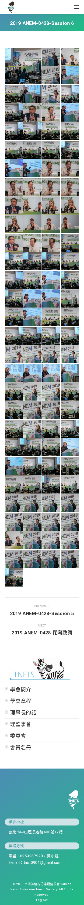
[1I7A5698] (51, 522)
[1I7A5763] (51, 410)
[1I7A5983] (51, 187)
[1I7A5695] (32, 522)
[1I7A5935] (32, 243)
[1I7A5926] (70, 261)
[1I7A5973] (51, 224)
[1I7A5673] (32, 540)
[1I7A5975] (70, 224)
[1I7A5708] (70, 484)
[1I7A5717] (70, 466)
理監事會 (20, 724)
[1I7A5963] (70, 205)
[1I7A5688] (32, 503)
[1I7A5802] (32, 94)
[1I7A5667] (32, 559)
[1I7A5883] (14, 280)
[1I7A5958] (32, 205)
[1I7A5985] (14, 187)
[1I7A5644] (32, 150)
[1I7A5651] (14, 577)
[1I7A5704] (70, 522)
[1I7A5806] (51, 373)
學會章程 (20, 701)
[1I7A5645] (51, 150)
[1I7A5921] (14, 112)
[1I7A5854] (51, 94)
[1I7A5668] (14, 559)
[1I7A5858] (70, 280)
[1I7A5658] (70, 559)
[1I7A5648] (70, 150)
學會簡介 (20, 689)
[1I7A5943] (14, 243)
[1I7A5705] (51, 75)
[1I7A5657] (51, 57)
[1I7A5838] (14, 354)
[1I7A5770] (51, 429)
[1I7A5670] (51, 540)
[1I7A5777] (51, 447)
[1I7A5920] (51, 336)
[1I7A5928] (51, 261)
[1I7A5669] (70, 540)
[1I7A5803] (70, 373)
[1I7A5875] (70, 336)
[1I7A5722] (32, 466)
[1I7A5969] (32, 224)
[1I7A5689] (51, 503)
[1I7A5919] (32, 336)
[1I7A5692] (14, 522)
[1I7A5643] (14, 150)
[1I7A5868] (14, 317)
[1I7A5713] (32, 484)
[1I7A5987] (51, 168)
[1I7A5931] (14, 261)
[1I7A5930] (32, 261)
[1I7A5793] (70, 429)
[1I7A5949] (32, 112)
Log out (42, 900)
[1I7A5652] (23, 66)
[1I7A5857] (32, 280)
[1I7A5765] (32, 429)
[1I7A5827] (32, 354)
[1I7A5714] (14, 484)
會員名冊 (20, 747)
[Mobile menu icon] (76, 7)
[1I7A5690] (70, 503)
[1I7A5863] (70, 298)
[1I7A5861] (14, 298)
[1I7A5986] (70, 168)
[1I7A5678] (70, 57)
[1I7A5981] (70, 187)
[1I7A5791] (14, 429)
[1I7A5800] (70, 447)
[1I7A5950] (14, 205)
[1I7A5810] (14, 373)
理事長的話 (23, 713)
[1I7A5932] (70, 243)
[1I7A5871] (70, 317)
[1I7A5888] (51, 280)
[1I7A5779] (14, 94)
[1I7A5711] (51, 484)
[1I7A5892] (32, 298)
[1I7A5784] (70, 391)
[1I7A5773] (32, 447)
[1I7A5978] (51, 112)
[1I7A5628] (14, 168)
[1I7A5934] (51, 243)
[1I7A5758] (51, 391)
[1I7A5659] (51, 559)
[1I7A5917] (51, 317)
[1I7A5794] (14, 447)
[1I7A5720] (51, 466)
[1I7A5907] (32, 317)
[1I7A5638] (51, 131)
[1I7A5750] (32, 391)
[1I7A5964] (14, 224)
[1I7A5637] (32, 131)
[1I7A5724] (14, 466)
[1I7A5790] (70, 410)
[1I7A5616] (32, 168)
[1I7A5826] (51, 354)
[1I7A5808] (32, 373)
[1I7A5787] (14, 410)
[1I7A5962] (51, 205)
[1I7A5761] (32, 410)
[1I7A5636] (14, 131)
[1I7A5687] (14, 503)
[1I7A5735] (70, 75)
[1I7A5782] (14, 391)
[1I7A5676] (14, 540)
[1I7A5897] (51, 298)
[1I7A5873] (14, 336)
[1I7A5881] (70, 94)
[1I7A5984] (32, 187)
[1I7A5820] (70, 354)
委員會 (18, 736)
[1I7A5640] (70, 131)
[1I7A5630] (70, 112)
